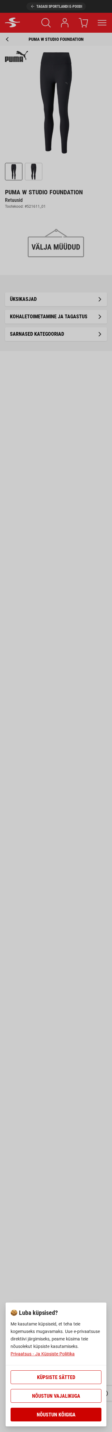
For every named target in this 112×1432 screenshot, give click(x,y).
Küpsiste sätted (56, 1377)
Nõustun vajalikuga (56, 1396)
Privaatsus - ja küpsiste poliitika (43, 1353)
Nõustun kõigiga (56, 1415)
